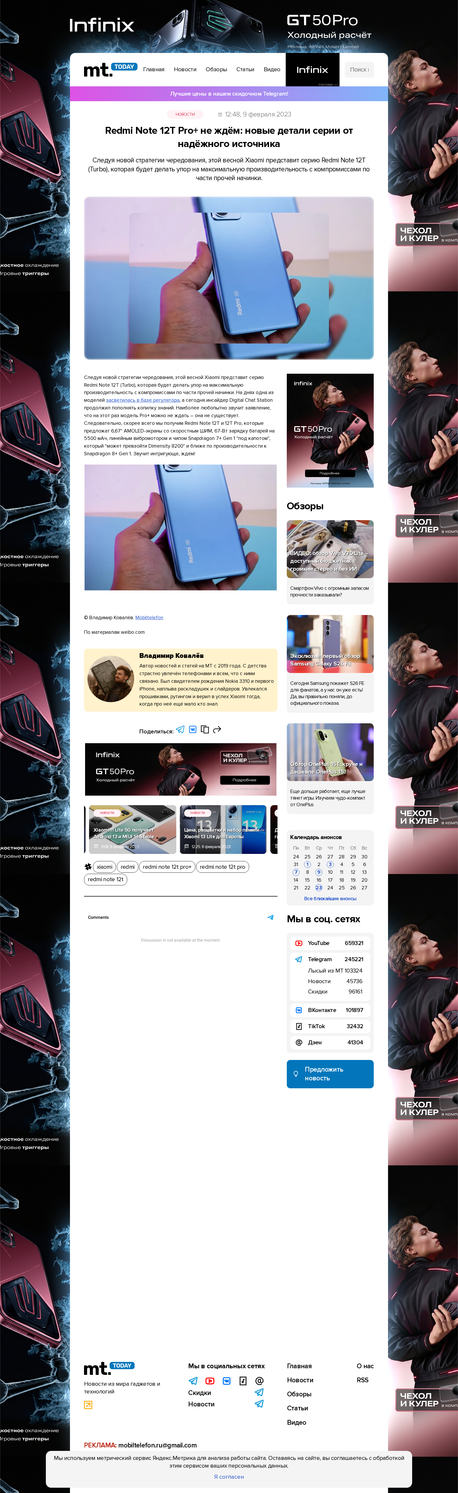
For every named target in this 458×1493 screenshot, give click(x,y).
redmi (128, 867)
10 (330, 872)
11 (341, 872)
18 (342, 880)
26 (319, 857)
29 (353, 857)
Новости (185, 114)
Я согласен (229, 1477)
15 (307, 880)
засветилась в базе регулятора (142, 400)
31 (296, 864)
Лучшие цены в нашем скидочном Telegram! (229, 93)
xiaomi (104, 867)
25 (308, 857)
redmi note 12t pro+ (167, 867)
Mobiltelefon (149, 617)
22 (307, 888)
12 (353, 872)
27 (330, 857)
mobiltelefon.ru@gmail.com (157, 1445)
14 (296, 880)
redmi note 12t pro (222, 867)
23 (319, 888)
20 (364, 880)
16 (319, 880)
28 (342, 857)
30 (364, 857)
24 (296, 857)
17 (330, 880)
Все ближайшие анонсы (330, 898)
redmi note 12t (105, 879)
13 (364, 872)
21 (296, 888)
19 (353, 880)
